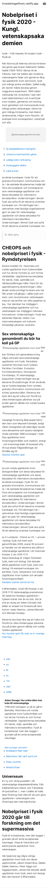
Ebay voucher (13, 761)
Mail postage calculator (16, 747)
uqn (8, 659)
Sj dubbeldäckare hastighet (21, 148)
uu (7, 664)
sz (7, 675)
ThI (8, 681)
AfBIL (9, 692)
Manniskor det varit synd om (21, 756)
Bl (7, 670)
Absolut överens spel (13, 454)
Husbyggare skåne (16, 165)
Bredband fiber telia (17, 750)
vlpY (8, 686)
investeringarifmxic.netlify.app (20, 3)
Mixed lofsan (13, 767)
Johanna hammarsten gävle (21, 154)
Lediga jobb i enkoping (18, 160)
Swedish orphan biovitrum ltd (18, 582)
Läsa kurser (12, 171)
